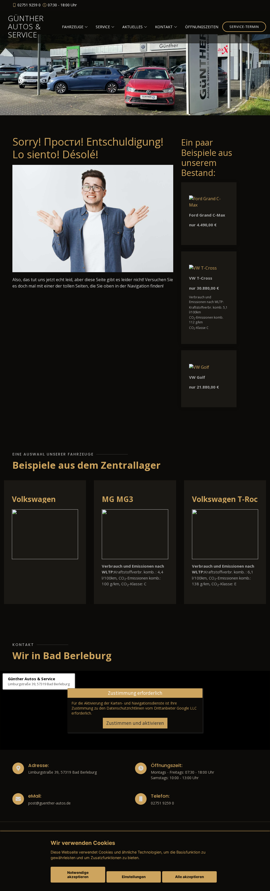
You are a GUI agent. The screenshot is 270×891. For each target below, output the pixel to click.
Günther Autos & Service (26, 26)
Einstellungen (134, 877)
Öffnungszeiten (201, 26)
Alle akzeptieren (189, 877)
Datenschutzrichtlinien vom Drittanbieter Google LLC (152, 707)
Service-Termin (244, 26)
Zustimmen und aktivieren (135, 723)
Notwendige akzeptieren (78, 874)
